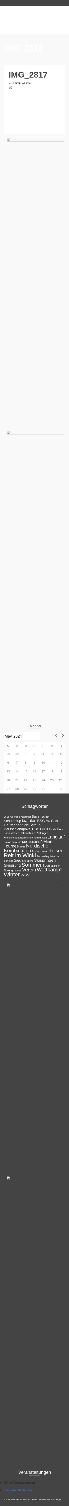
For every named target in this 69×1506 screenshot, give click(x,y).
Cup (54, 821)
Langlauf (56, 836)
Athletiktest (26, 817)
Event (44, 829)
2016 (6, 817)
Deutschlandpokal (17, 829)
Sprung (8, 870)
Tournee (17, 871)
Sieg (17, 860)
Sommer (31, 865)
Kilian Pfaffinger (38, 833)
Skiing (29, 860)
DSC (35, 829)
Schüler (8, 860)
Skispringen (45, 860)
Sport (46, 865)
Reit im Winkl (20, 855)
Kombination (40, 838)
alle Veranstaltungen (18, 1490)
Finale (52, 829)
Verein (29, 869)
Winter (12, 874)
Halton (24, 833)
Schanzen (55, 856)
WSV (25, 875)
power (44, 851)
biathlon (29, 820)
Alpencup (15, 817)
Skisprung (12, 865)
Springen (55, 866)
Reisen (55, 850)
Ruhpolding (43, 856)
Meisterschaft (32, 842)
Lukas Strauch (12, 841)
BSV (48, 821)
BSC (41, 821)
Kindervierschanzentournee (18, 837)
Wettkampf (49, 870)
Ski (24, 860)
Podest (36, 851)
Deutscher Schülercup (22, 825)
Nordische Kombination (26, 848)
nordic (22, 847)
